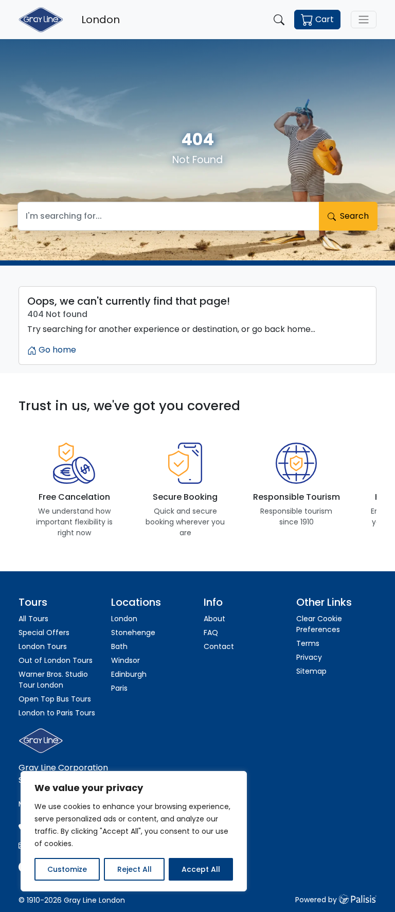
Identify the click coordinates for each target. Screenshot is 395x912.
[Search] (279, 19)
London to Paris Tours (57, 713)
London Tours (43, 646)
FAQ (211, 632)
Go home (56, 350)
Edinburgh (129, 674)
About (214, 618)
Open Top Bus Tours (55, 699)
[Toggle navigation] (363, 19)
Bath (119, 646)
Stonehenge (133, 632)
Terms (307, 643)
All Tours (33, 618)
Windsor (125, 660)
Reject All (134, 869)
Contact (219, 646)
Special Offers (44, 632)
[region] (134, 831)
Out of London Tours (56, 660)
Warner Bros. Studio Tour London (53, 679)
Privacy (309, 657)
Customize (67, 869)
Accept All (201, 869)
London (124, 618)
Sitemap (311, 671)
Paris (119, 688)
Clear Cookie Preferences (319, 624)
